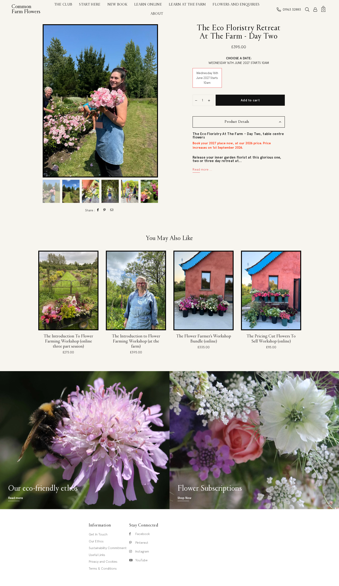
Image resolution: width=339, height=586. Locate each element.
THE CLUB (63, 4)
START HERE (89, 4)
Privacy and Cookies (103, 561)
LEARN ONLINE (148, 4)
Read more (15, 498)
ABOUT (157, 14)
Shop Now (184, 498)
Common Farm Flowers (27, 9)
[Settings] (315, 9)
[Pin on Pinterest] (104, 210)
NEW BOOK (117, 4)
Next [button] (154, 101)
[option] (100, 100)
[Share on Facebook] (98, 210)
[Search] (307, 9)
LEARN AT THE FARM (187, 4)
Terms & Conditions (103, 568)
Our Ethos (96, 541)
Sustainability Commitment (108, 548)
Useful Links (97, 555)
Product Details (237, 122)
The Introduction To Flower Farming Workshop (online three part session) (68, 341)
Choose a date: (238, 60)
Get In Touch (98, 534)
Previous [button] (47, 101)
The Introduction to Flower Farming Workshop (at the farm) (136, 341)
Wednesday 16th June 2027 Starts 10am (207, 77)
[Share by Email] (112, 210)
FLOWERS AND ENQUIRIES (236, 4)
